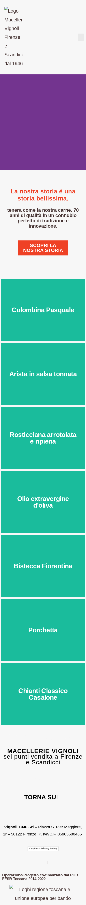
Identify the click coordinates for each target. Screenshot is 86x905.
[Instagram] (46, 862)
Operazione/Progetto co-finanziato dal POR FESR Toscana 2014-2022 (40, 877)
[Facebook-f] (40, 862)
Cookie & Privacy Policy (43, 848)
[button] (81, 37)
